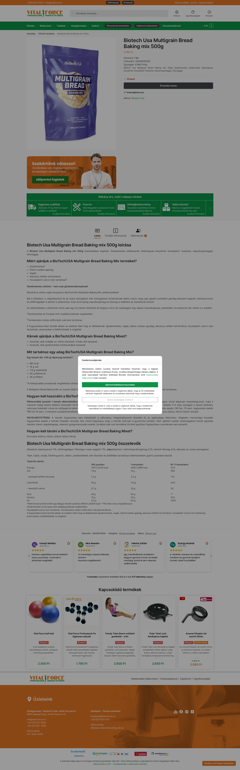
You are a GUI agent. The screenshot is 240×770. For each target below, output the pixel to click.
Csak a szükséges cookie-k (120, 399)
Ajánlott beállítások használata (120, 385)
